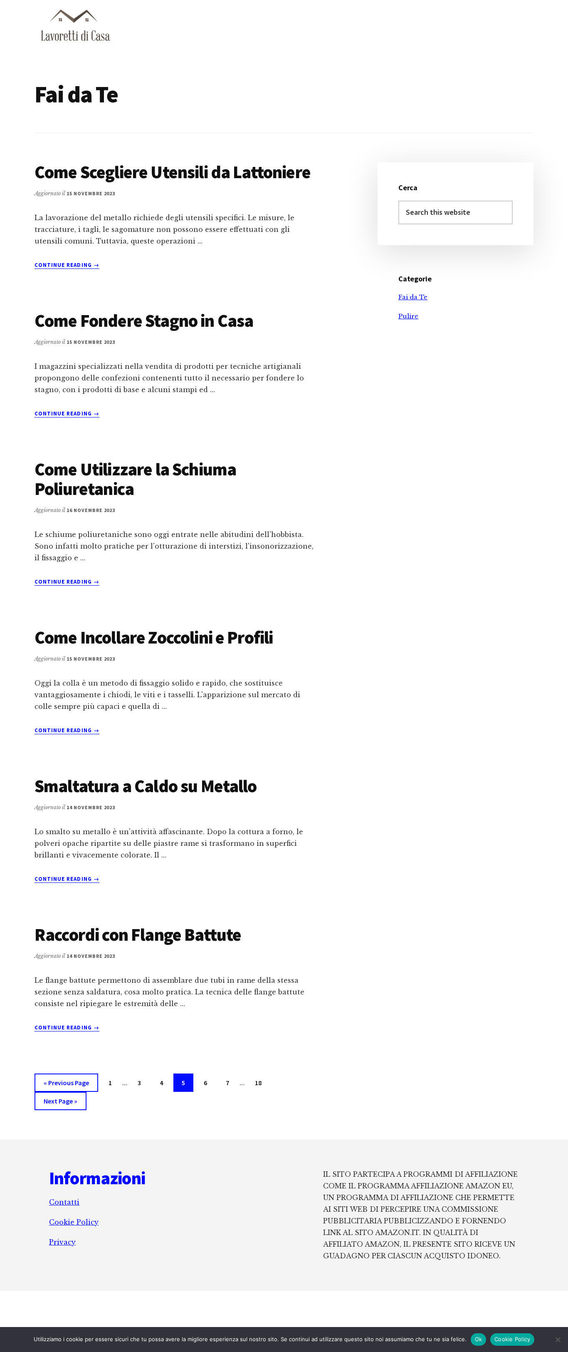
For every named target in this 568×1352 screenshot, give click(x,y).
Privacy (62, 1242)
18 (261, 1082)
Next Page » (60, 1103)
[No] (557, 1339)
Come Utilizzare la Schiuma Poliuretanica (135, 478)
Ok (478, 1339)
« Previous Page (66, 1085)
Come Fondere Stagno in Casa (144, 320)
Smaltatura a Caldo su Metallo (146, 786)
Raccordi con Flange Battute (138, 934)
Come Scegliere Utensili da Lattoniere (173, 172)
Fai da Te (412, 297)
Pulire (408, 316)
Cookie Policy (74, 1222)
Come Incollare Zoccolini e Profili (154, 637)
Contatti (64, 1202)
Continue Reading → (67, 265)
